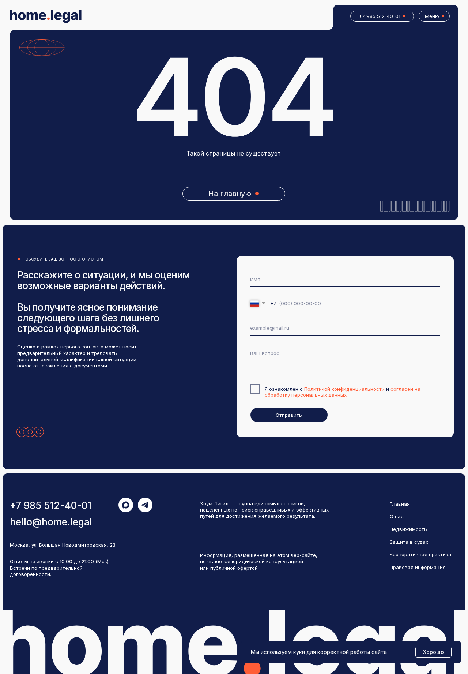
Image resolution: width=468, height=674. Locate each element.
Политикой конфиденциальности (344, 389)
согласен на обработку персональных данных (342, 392)
